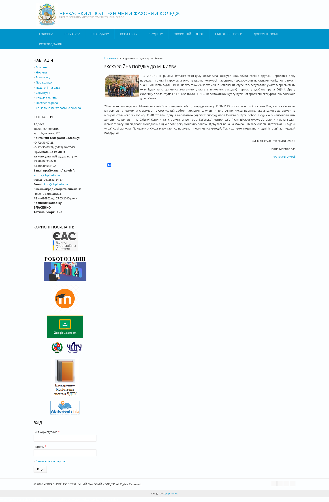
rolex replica (8, 500)
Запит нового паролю (51, 461)
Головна (46, 34)
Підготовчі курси (228, 34)
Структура (72, 34)
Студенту (156, 34)
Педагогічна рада (48, 88)
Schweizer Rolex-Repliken (84, 500)
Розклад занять (51, 44)
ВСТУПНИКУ (128, 34)
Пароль (40, 447)
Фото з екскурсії (284, 157)
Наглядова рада (47, 103)
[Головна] (47, 14)
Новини (41, 72)
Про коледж (44, 82)
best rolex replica (28, 500)
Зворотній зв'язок (189, 34)
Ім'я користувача (47, 432)
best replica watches (53, 500)
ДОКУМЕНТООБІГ (266, 34)
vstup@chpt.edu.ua (47, 175)
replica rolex (110, 500)
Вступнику (43, 77)
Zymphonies (170, 493)
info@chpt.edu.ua (56, 184)
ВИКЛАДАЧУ (100, 34)
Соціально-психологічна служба (58, 108)
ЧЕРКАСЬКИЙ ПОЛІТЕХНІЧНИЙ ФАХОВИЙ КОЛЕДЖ (119, 13)
